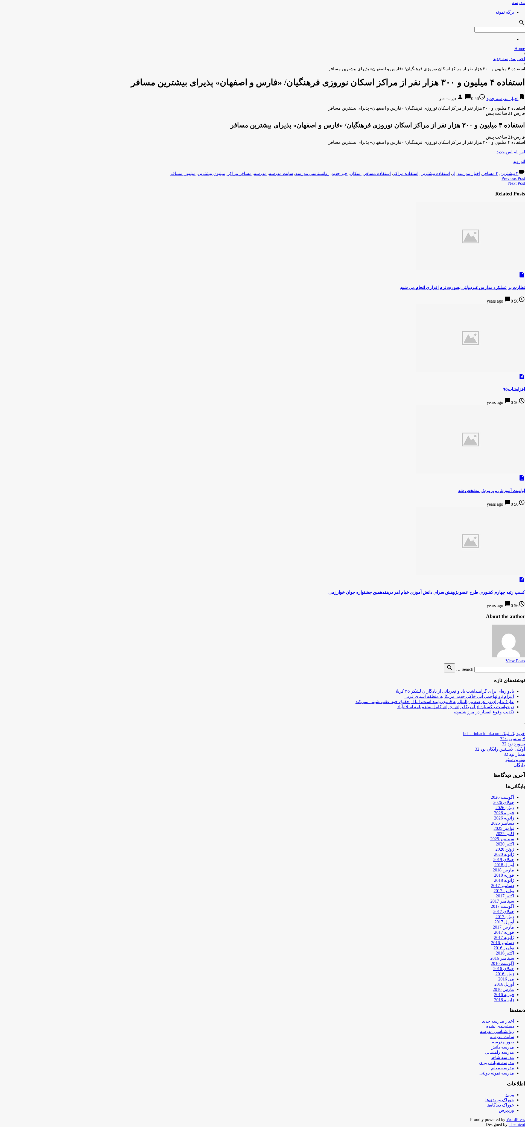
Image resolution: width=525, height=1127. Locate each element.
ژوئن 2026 (504, 807)
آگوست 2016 (502, 963)
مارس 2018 (503, 870)
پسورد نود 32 (513, 744)
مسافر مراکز (240, 173)
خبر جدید (340, 173)
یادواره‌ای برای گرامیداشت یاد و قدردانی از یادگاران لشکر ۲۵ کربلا (454, 691)
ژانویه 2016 (504, 999)
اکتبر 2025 (505, 833)
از (453, 173)
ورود (510, 1094)
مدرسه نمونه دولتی (496, 1073)
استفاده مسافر (377, 173)
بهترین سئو (515, 759)
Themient (517, 1124)
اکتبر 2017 (505, 896)
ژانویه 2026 (504, 818)
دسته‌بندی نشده (500, 1026)
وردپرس (506, 1110)
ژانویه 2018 (504, 880)
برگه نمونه (504, 12)
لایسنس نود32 (512, 738)
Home (519, 48)
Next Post (516, 183)
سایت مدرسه (281, 173)
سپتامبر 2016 (502, 958)
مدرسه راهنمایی (499, 1052)
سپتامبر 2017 (502, 901)
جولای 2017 (503, 911)
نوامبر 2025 (504, 828)
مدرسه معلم (502, 1067)
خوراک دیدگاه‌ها (500, 1105)
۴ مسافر (490, 173)
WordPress (515, 1119)
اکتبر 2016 (505, 953)
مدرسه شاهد (502, 1057)
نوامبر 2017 (504, 890)
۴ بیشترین (509, 173)
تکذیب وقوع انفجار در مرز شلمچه (484, 712)
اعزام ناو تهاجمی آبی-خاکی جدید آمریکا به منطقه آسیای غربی (459, 696)
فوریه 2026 (504, 812)
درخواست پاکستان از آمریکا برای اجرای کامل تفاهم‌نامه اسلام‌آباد (455, 706)
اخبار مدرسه (468, 173)
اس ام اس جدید (511, 152)
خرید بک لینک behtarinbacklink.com (494, 733)
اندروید (519, 161)
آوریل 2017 (504, 922)
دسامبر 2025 (502, 823)
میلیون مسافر (183, 173)
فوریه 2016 (504, 994)
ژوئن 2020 (504, 849)
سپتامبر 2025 (502, 838)
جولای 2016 (503, 968)
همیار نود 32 (514, 754)
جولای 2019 (503, 859)
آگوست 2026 (502, 797)
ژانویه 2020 (504, 854)
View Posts (515, 660)
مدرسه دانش (502, 1047)
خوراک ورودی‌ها (499, 1099)
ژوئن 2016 (504, 973)
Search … (464, 669)
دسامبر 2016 (502, 942)
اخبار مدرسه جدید (509, 58)
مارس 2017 (503, 927)
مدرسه (518, 2)
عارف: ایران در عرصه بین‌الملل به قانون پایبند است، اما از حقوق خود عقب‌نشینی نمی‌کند (434, 701)
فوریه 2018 (504, 875)
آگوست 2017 (502, 906)
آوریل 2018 (504, 864)
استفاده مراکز (405, 173)
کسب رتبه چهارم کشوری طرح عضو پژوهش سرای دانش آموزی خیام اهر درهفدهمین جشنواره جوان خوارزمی (426, 592)
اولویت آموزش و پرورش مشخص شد (491, 490)
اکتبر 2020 (505, 844)
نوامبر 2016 (504, 947)
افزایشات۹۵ (514, 389)
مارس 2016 (503, 989)
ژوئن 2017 (504, 916)
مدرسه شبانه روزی (496, 1062)
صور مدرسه (503, 1042)
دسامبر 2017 (502, 885)
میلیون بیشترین (211, 173)
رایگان (519, 764)
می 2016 (506, 979)
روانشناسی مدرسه (312, 173)
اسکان (355, 173)
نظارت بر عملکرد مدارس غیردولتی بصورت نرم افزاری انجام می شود (462, 287)
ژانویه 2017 (504, 937)
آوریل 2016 (504, 984)
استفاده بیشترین (435, 173)
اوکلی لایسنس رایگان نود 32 (500, 749)
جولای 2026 (503, 802)
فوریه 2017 (504, 932)
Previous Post (513, 178)
